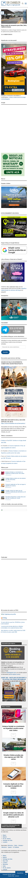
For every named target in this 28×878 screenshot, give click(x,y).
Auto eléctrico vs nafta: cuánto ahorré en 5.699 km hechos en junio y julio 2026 (13, 631)
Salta (15, 845)
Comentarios (8, 481)
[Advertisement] (12, 129)
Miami (4, 835)
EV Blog (5, 618)
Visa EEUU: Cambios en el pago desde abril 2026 (13, 441)
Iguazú (10, 847)
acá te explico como (14, 674)
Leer (13, 734)
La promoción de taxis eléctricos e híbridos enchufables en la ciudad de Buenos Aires (12, 627)
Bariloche (10, 845)
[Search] (22, 3)
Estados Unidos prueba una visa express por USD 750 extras (14, 457)
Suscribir (5, 352)
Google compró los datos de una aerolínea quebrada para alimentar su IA (15, 491)
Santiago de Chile (7, 840)
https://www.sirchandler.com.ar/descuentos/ (13, 423)
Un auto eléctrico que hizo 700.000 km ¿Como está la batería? (13, 623)
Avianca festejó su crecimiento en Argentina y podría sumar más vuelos (13, 452)
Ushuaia (20, 845)
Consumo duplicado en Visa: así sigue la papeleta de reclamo (13, 446)
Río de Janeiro (7, 838)
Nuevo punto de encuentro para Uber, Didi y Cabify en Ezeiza (14, 26)
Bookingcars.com (11, 672)
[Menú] (25, 3)
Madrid (5, 837)
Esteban (3, 440)
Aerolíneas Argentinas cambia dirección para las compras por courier (15, 497)
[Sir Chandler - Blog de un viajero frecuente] (11, 3)
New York (5, 861)
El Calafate (16, 847)
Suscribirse (20, 873)
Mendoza (4, 847)
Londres (5, 842)
